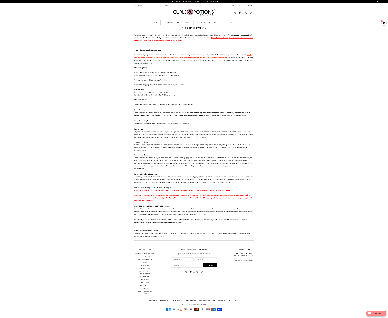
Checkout (250, 5)
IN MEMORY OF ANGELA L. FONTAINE (184, 301)
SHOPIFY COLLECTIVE (145, 291)
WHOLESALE (145, 282)
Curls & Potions (190, 304)
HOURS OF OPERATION (145, 259)
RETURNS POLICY (144, 271)
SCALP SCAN (227, 22)
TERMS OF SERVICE (145, 277)
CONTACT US (153, 301)
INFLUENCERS (144, 285)
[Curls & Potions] (194, 13)
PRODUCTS (187, 22)
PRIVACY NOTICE (144, 274)
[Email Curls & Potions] (250, 12)
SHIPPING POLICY (144, 268)
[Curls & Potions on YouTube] (239, 12)
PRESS (145, 294)
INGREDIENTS (144, 265)
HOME (156, 22)
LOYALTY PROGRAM (203, 22)
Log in (234, 5)
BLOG (216, 22)
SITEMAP (236, 301)
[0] (383, 23)
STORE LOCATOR (145, 256)
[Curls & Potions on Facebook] (235, 12)
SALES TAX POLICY (145, 279)
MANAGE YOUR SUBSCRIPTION (144, 254)
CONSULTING (145, 288)
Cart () (242, 5)
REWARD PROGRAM (224, 301)
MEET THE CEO (165, 301)
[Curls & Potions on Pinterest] (243, 12)
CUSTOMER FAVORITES (171, 22)
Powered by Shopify (200, 304)
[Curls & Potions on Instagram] (246, 12)
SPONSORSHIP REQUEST (207, 301)
